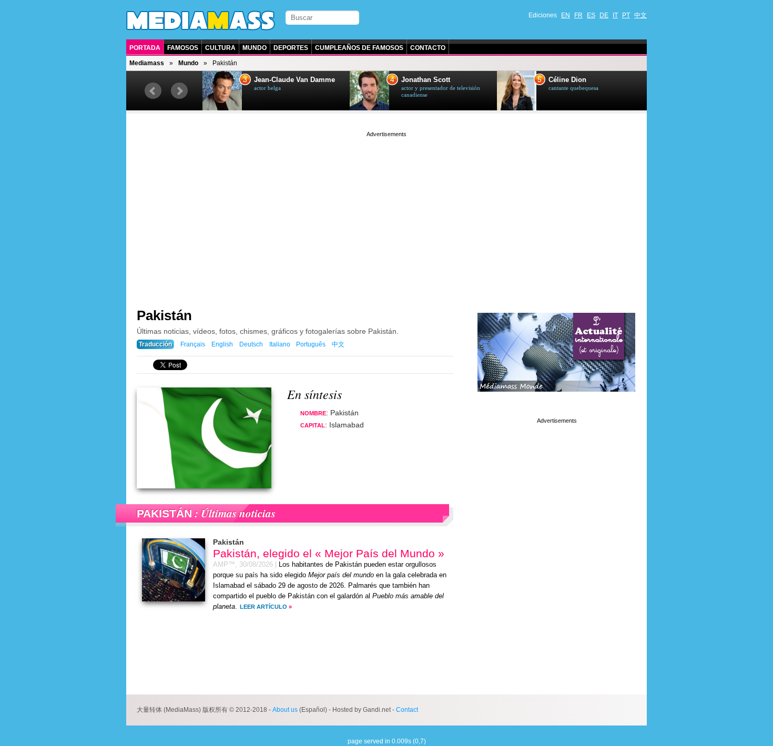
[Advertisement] (386, 213)
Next (179, 91)
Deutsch (251, 344)
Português (311, 344)
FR (578, 15)
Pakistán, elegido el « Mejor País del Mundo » (328, 553)
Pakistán (164, 315)
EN (565, 15)
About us (285, 709)
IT (615, 15)
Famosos (182, 48)
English (222, 344)
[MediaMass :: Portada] (200, 20)
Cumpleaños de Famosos (359, 48)
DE (603, 15)
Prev (153, 91)
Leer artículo (263, 607)
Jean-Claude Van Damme (294, 80)
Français (192, 344)
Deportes (290, 48)
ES (591, 15)
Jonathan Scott (425, 80)
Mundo (254, 48)
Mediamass (146, 63)
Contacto (427, 48)
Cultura (220, 48)
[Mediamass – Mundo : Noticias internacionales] (556, 399)
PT (626, 15)
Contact (407, 709)
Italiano (279, 344)
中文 (640, 15)
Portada (144, 48)
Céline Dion (567, 80)
